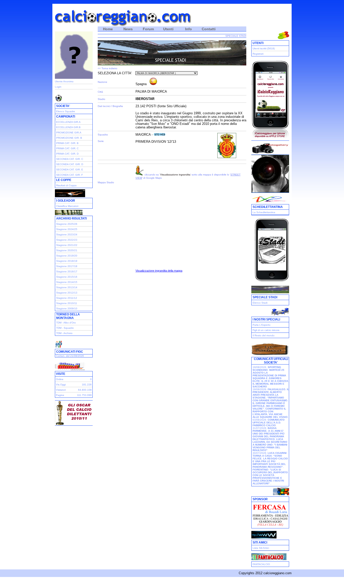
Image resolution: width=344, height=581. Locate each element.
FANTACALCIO (261, 564)
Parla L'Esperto (261, 324)
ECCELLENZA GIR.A (68, 122)
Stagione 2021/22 (66, 245)
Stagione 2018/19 (66, 261)
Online (59, 379)
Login (58, 86)
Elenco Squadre (65, 111)
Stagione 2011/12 (66, 298)
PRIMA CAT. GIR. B (67, 143)
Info (188, 29)
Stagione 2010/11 (66, 303)
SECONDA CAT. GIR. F (69, 174)
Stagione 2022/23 (66, 239)
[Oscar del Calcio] (74, 424)
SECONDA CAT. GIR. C (69, 159)
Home (108, 29)
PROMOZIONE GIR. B (69, 137)
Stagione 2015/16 (66, 276)
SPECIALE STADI (235, 35)
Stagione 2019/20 (66, 255)
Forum (148, 29)
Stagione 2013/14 (66, 287)
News (128, 29)
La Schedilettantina (264, 212)
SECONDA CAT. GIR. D (69, 164)
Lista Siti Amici (261, 548)
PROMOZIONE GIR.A (68, 132)
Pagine (60, 395)
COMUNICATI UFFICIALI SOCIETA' (271, 360)
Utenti (168, 29)
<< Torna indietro (107, 68)
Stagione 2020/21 (66, 250)
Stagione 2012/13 (66, 292)
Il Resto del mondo (263, 335)
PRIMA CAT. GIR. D (67, 153)
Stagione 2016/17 (66, 271)
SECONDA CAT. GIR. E (69, 169)
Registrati (258, 53)
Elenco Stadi (260, 302)
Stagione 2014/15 (66, 282)
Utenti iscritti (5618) (264, 48)
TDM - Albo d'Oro (66, 322)
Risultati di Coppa (66, 185)
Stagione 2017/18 (66, 266)
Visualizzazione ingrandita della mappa (158, 270)
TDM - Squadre (65, 327)
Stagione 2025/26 (66, 224)
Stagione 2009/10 (66, 308)
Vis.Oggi (61, 384)
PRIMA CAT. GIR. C (67, 148)
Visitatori (61, 389)
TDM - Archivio (64, 333)
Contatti (209, 29)
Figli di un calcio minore (266, 330)
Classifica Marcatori (67, 206)
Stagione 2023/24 (66, 234)
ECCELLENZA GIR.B (68, 127)
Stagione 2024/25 (66, 229)
